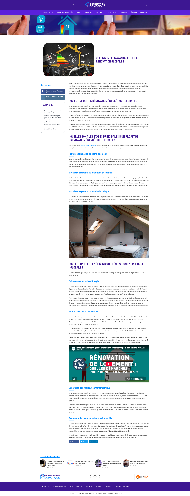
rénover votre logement (88, 145)
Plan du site (118, 493)
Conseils (123, 12)
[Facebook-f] (144, 5)
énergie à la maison (139, 12)
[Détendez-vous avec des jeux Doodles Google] (70, 464)
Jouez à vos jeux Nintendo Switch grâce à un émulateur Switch (112, 463)
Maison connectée (65, 12)
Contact (97, 493)
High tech (111, 12)
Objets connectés (84, 12)
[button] (74, 5)
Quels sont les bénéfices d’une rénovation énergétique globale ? (52, 127)
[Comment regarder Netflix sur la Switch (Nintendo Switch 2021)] (43, 464)
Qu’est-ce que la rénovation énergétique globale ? (53, 112)
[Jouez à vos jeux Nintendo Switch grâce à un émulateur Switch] (98, 464)
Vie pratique (48, 12)
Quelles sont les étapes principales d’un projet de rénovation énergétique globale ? (52, 119)
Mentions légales (107, 493)
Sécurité (100, 12)
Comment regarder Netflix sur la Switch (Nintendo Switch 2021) (55, 463)
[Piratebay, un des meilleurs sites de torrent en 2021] (126, 464)
